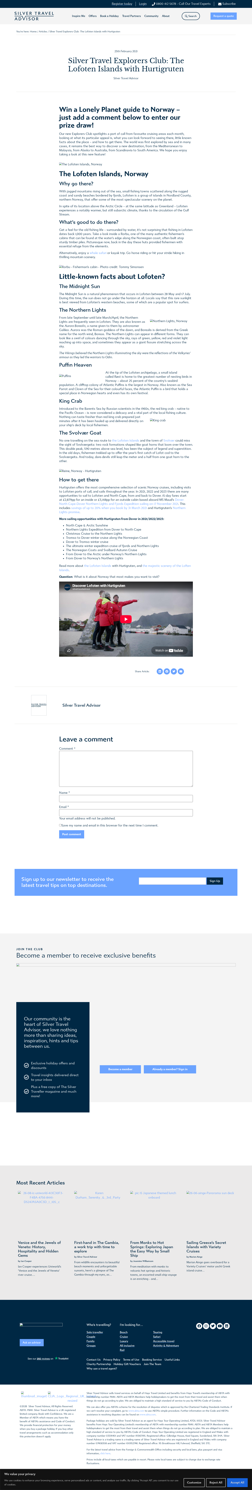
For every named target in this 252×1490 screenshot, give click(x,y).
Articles (43, 31)
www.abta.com (136, 1410)
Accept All (237, 1482)
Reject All (215, 1482)
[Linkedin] (227, 1326)
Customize (194, 1482)
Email (63, 807)
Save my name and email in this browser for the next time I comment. (109, 825)
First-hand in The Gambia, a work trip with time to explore (96, 1246)
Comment (67, 748)
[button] (78, 16)
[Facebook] (199, 1326)
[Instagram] (206, 1326)
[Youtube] (220, 1326)
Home (33, 31)
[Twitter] (213, 1326)
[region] (126, 1479)
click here (105, 1453)
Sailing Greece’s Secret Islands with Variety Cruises (206, 1246)
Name (63, 792)
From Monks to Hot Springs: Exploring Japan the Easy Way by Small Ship (151, 1249)
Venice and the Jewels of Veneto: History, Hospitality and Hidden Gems (39, 1249)
